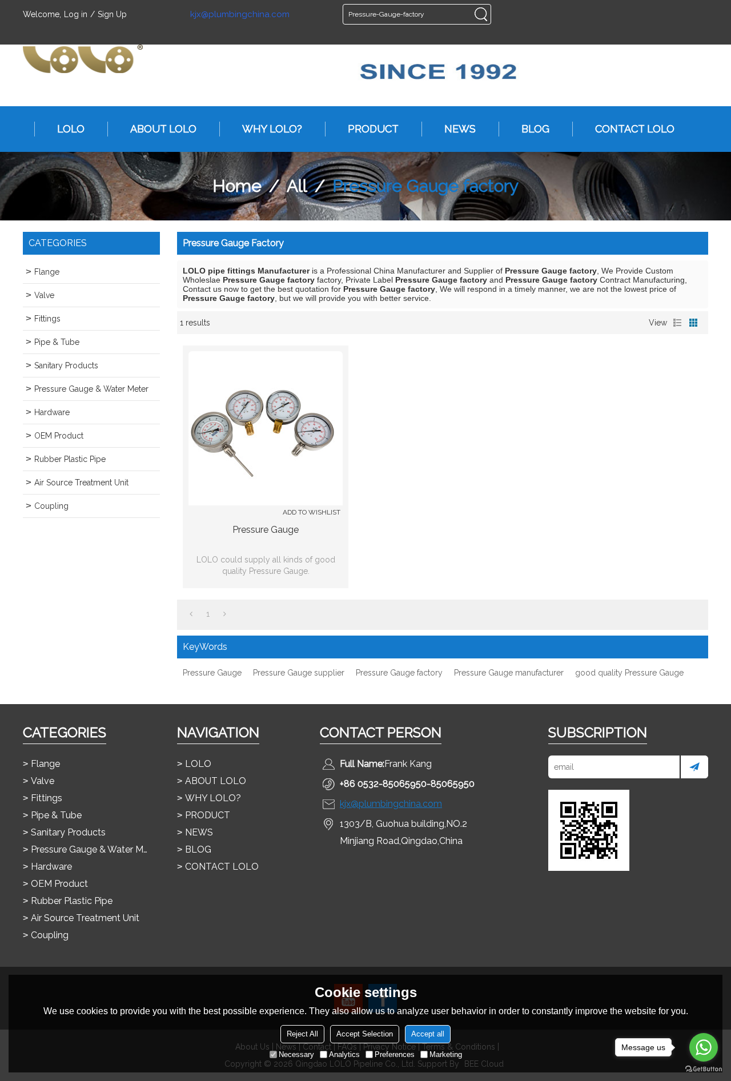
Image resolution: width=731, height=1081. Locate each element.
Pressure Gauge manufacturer (509, 672)
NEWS (460, 129)
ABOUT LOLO (163, 129)
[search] (481, 14)
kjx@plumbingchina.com (240, 14)
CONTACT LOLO (634, 129)
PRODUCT (373, 129)
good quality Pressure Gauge (629, 672)
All (297, 186)
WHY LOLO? (272, 129)
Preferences (395, 1054)
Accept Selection (364, 1034)
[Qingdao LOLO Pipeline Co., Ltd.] (83, 59)
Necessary (296, 1054)
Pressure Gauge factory (399, 672)
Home (237, 186)
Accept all (427, 1034)
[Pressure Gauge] (265, 428)
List (677, 322)
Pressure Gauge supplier (298, 672)
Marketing (445, 1054)
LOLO (71, 129)
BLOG (535, 129)
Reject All (302, 1034)
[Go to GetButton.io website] (703, 1069)
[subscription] (694, 767)
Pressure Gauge (265, 529)
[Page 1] (191, 613)
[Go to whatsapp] (703, 1047)
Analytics (344, 1054)
